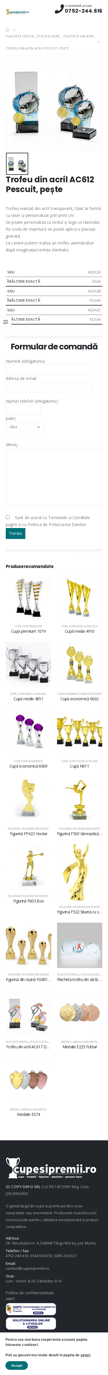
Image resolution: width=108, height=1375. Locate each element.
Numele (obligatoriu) (25, 361)
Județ (11, 418)
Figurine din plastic (35, 829)
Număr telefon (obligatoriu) (32, 401)
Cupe (18, 626)
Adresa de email (21, 378)
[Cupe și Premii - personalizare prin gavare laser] (17, 11)
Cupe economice (68, 694)
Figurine (14, 829)
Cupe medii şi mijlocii (83, 626)
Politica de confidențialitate (30, 1292)
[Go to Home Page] (8, 30)
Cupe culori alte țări (83, 761)
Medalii (66, 1042)
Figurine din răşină (35, 974)
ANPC (10, 1298)
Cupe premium (32, 626)
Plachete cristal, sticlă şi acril (78, 974)
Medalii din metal (85, 1042)
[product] (28, 597)
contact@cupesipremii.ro (28, 1268)
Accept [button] (16, 1365)
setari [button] (85, 1354)
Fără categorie (90, 694)
